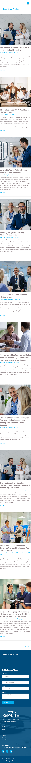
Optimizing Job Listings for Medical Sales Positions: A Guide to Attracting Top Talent (15, 485)
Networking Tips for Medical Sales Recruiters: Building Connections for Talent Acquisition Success (15, 357)
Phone (3, 680)
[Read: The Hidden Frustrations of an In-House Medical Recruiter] (15, 29)
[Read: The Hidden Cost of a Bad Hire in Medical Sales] (15, 91)
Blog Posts (2, 237)
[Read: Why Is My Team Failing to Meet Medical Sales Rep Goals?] (15, 152)
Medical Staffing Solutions (6, 299)
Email (3, 686)
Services (4, 735)
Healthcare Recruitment (16, 490)
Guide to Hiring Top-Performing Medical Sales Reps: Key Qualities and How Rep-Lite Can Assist (14, 614)
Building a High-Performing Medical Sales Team (12, 233)
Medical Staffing (4, 114)
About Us (4, 731)
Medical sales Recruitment (6, 52)
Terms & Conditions (7, 740)
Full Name (4, 673)
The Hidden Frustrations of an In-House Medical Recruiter (15, 48)
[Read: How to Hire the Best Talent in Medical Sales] (15, 276)
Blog (3, 733)
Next (27, 646)
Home (3, 729)
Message (4, 692)
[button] (28, 3)
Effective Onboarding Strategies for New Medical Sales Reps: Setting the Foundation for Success (14, 421)
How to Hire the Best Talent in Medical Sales (13, 295)
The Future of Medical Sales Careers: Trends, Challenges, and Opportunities (14, 548)
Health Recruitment (5, 490)
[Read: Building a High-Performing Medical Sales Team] (15, 214)
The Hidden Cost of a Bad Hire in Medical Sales (14, 111)
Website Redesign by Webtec (9, 761)
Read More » (3, 70)
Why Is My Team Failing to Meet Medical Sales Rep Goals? (14, 171)
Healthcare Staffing (15, 552)
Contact (4, 737)
